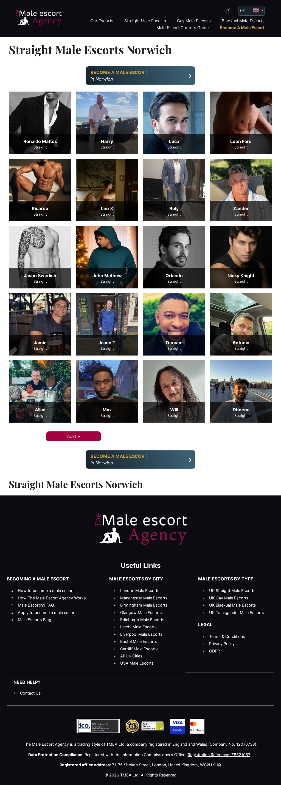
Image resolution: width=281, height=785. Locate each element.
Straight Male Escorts (145, 20)
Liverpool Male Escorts (141, 634)
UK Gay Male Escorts (228, 598)
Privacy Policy (222, 643)
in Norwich (119, 76)
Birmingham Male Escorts (143, 605)
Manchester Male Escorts (143, 598)
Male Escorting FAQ (36, 605)
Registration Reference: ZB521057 (219, 754)
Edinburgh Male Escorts (142, 619)
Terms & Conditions (227, 636)
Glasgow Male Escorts (141, 612)
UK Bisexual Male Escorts (232, 605)
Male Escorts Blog (34, 619)
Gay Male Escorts (194, 20)
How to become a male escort (46, 590)
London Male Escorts (139, 590)
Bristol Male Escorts (138, 641)
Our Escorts (101, 20)
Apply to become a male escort (47, 612)
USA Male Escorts (137, 663)
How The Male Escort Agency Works (52, 598)
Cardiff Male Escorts (139, 648)
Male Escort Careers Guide (182, 27)
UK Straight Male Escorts (232, 590)
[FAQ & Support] (228, 10)
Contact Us (30, 693)
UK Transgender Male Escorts (236, 612)
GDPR (214, 651)
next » (73, 436)
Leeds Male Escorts (138, 626)
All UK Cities (131, 656)
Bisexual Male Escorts (243, 20)
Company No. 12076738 (232, 744)
